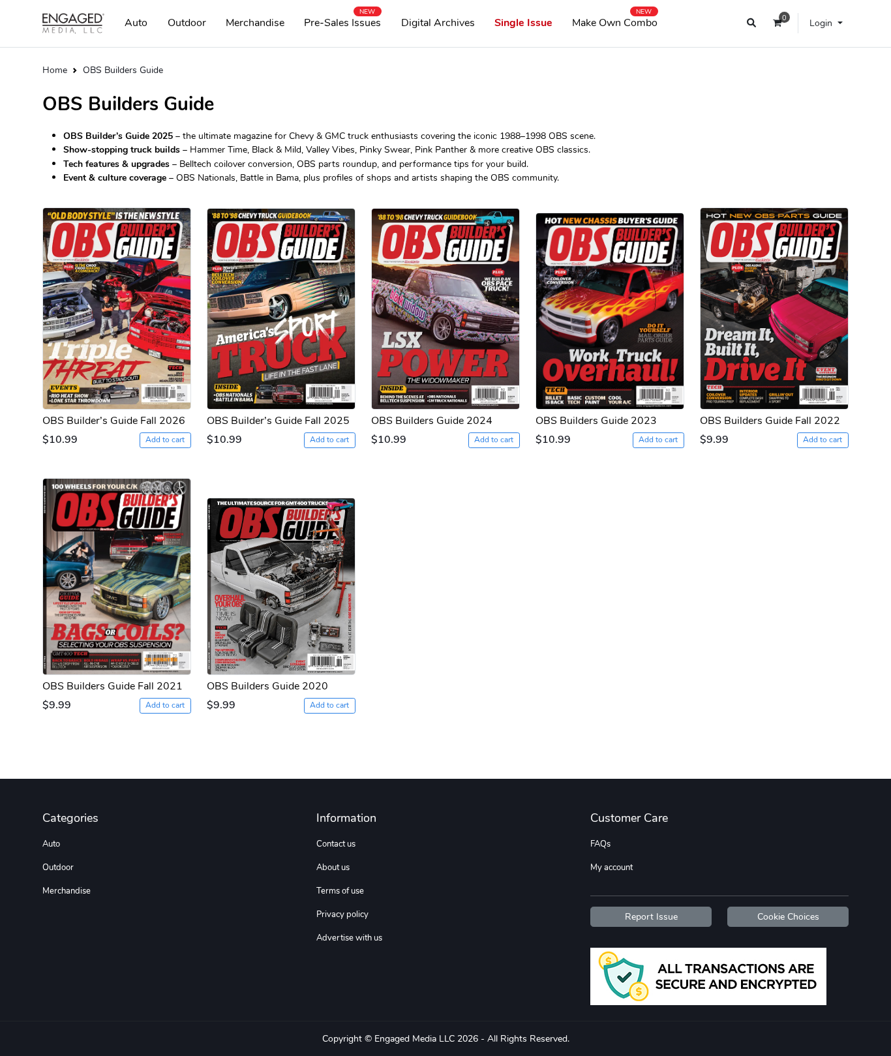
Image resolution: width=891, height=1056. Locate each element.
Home (54, 69)
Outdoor (187, 23)
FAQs (600, 844)
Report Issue (651, 917)
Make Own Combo (614, 20)
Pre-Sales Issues (342, 20)
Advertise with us (349, 938)
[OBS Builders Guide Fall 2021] (116, 570)
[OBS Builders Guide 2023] (610, 305)
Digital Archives (438, 23)
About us (333, 867)
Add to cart (165, 439)
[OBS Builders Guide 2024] (445, 305)
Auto (136, 23)
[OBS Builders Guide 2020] (281, 570)
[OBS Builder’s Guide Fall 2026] (116, 305)
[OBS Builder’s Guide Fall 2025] (281, 305)
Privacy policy (342, 914)
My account (611, 867)
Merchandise (255, 23)
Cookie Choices (788, 917)
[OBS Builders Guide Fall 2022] (774, 305)
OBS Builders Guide (123, 69)
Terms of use (340, 891)
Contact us (335, 844)
